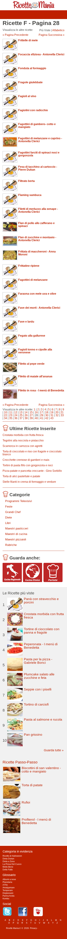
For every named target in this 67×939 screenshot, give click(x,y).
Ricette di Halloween (12, 856)
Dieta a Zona (9, 861)
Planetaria (7, 882)
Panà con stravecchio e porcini (41, 600)
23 (10, 415)
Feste (8, 506)
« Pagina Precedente (15, 34)
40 (36, 418)
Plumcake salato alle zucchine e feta (39, 675)
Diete (8, 517)
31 (51, 415)
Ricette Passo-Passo (20, 762)
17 (41, 412)
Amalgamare (9, 887)
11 (10, 412)
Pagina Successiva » (51, 34)
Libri (8, 523)
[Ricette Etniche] (32, 572)
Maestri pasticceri (16, 528)
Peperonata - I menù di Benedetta (41, 645)
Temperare (8, 890)
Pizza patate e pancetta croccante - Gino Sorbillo (32, 470)
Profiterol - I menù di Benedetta (36, 821)
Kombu (6, 898)
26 (26, 415)
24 (15, 415)
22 (5, 415)
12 (15, 412)
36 (15, 418)
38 (26, 418)
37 (21, 418)
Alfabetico (58, 30)
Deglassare (8, 893)
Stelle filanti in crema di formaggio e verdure (29, 481)
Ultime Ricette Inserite (32, 428)
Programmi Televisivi (18, 501)
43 (51, 418)
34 (5, 418)
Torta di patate (32, 785)
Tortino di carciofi (36, 704)
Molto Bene (8, 867)
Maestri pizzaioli (15, 539)
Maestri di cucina (16, 534)
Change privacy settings (49, 928)
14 (25, 412)
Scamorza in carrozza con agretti (22, 445)
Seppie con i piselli (37, 689)
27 (31, 415)
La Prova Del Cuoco (12, 864)
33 (62, 415)
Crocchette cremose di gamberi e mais (26, 459)
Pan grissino (33, 734)
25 (21, 415)
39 (31, 418)
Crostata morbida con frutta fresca (23, 435)
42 (46, 418)
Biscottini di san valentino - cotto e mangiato (41, 769)
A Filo (5, 885)
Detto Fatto (8, 869)
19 (51, 412)
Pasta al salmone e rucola (43, 719)
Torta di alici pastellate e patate (21, 476)
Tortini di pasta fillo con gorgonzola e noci (28, 465)
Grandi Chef (13, 512)
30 (46, 415)
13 (20, 412)
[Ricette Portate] (53, 572)
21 (62, 412)
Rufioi (26, 802)
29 (41, 415)
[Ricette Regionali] (12, 572)
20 (56, 412)
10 (5, 412)
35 (10, 418)
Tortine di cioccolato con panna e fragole (41, 630)
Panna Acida (8, 896)
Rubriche (11, 544)
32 (57, 415)
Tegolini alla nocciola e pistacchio (23, 440)
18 (46, 412)
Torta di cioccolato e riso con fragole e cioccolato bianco (32, 453)
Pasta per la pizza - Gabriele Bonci (38, 660)
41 (41, 418)
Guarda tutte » (54, 750)
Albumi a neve (9, 879)
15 (31, 412)
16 (36, 412)
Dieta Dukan (8, 858)
